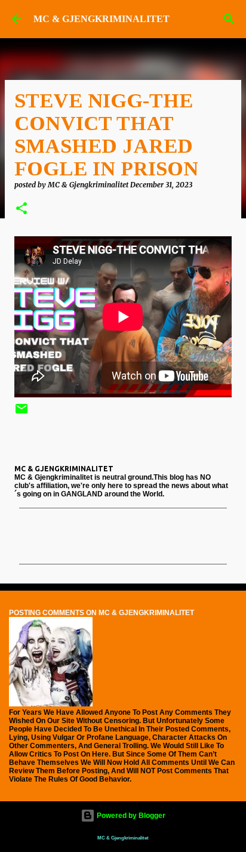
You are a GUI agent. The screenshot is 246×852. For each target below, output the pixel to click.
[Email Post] (21, 413)
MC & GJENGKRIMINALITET (101, 19)
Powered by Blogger (130, 815)
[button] (21, 209)
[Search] (229, 19)
